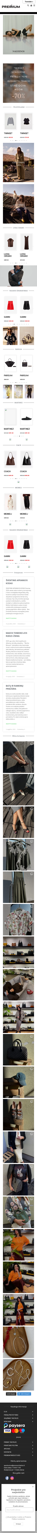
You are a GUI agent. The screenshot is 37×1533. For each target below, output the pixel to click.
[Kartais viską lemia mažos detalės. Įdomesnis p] (18, 1147)
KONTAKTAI (7, 1452)
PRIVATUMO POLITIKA (11, 1445)
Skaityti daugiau (11, 618)
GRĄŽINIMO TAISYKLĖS (11, 1418)
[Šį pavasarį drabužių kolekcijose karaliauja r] (18, 1245)
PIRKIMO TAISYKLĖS (10, 1442)
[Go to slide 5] (17, 140)
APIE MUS (7, 1449)
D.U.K (5, 1411)
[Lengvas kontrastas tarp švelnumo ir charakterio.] (18, 854)
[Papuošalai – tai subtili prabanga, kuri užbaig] (18, 1342)
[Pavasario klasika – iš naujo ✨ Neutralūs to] (18, 789)
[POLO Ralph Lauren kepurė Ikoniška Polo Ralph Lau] (18, 1082)
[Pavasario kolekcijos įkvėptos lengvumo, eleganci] (18, 952)
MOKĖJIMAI (7, 1421)
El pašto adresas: (18, 1506)
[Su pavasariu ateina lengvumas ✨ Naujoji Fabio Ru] (18, 822)
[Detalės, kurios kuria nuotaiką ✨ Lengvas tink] (18, 757)
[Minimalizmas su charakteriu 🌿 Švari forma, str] (18, 887)
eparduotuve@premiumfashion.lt (14, 1465)
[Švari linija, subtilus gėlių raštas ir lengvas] (18, 919)
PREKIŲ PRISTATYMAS (11, 1415)
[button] (4, 124)
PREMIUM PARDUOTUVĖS (12, 1455)
